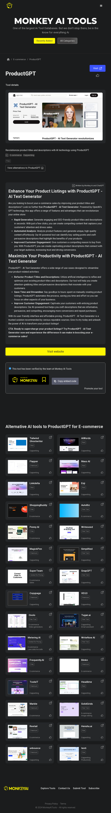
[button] (101, 5)
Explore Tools (48, 788)
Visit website (55, 351)
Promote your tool (93, 388)
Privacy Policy (51, 804)
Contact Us (64, 788)
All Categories (67, 40)
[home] (9, 5)
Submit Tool (79, 788)
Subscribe (94, 788)
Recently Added (44, 40)
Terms (63, 804)
